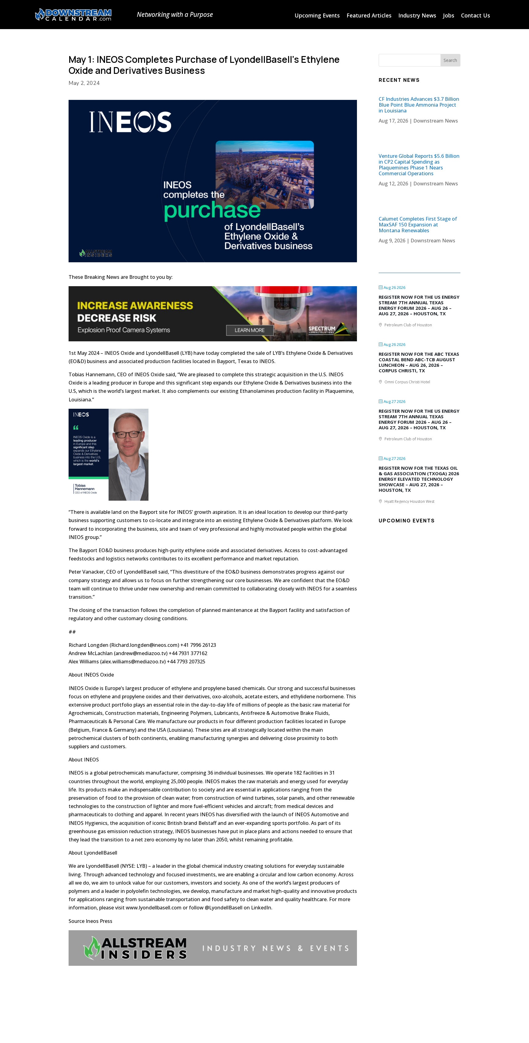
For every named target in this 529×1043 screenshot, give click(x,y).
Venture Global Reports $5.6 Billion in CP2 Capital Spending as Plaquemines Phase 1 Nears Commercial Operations (419, 165)
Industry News (417, 16)
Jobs (448, 16)
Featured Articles (369, 16)
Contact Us (475, 16)
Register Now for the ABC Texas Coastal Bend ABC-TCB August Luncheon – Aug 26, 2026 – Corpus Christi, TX (419, 362)
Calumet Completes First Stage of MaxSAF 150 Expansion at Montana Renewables (418, 224)
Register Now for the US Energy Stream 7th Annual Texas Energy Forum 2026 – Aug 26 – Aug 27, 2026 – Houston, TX (419, 305)
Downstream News (435, 120)
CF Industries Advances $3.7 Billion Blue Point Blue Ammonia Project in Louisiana (419, 105)
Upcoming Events (317, 16)
